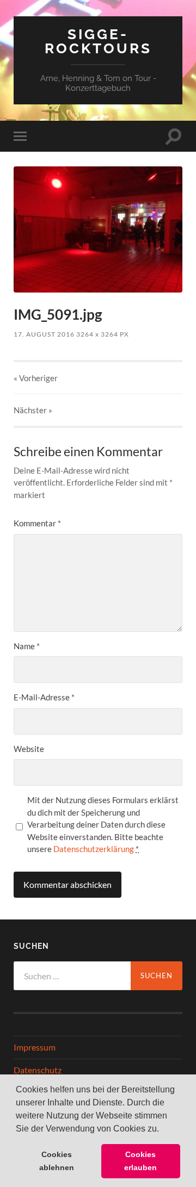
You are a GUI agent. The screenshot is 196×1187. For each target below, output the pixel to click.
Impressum (35, 1047)
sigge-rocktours (98, 41)
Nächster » (33, 410)
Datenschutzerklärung (93, 849)
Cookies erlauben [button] (140, 1161)
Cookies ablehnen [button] (56, 1161)
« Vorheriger (36, 378)
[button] (162, 1129)
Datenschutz (38, 1070)
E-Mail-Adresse (44, 697)
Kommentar (37, 523)
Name (27, 646)
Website (29, 749)
